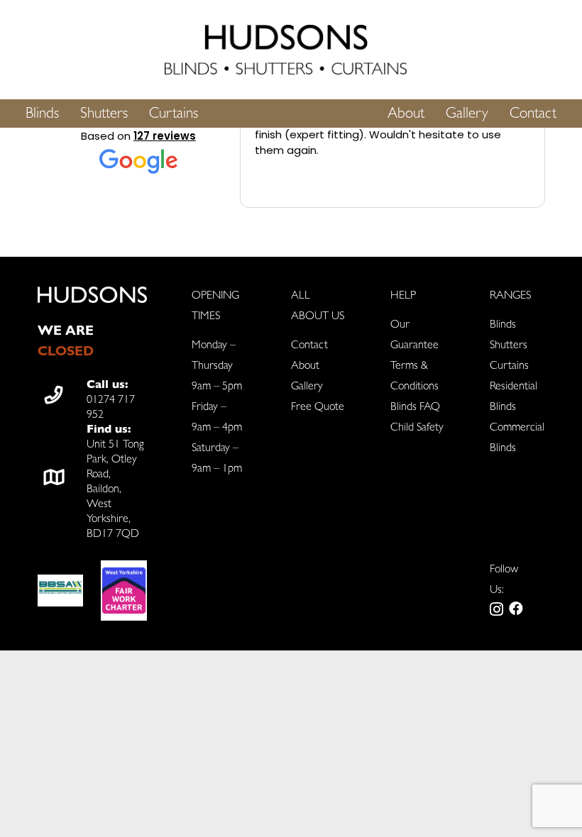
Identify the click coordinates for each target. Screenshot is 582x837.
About (305, 366)
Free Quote (317, 408)
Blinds (503, 325)
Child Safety (417, 428)
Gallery (307, 387)
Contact (309, 346)
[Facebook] (516, 609)
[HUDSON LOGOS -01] (286, 49)
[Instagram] (496, 609)
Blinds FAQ (415, 408)
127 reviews (164, 135)
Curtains (509, 366)
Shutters (508, 346)
